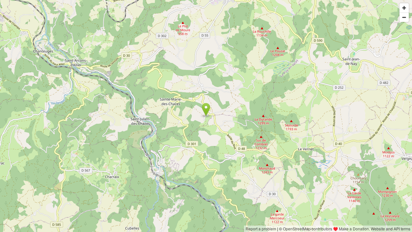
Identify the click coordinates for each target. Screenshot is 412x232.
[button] (206, 109)
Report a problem (261, 228)
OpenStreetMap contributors (307, 228)
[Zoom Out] (404, 17)
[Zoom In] (404, 8)
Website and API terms (390, 228)
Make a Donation (354, 228)
